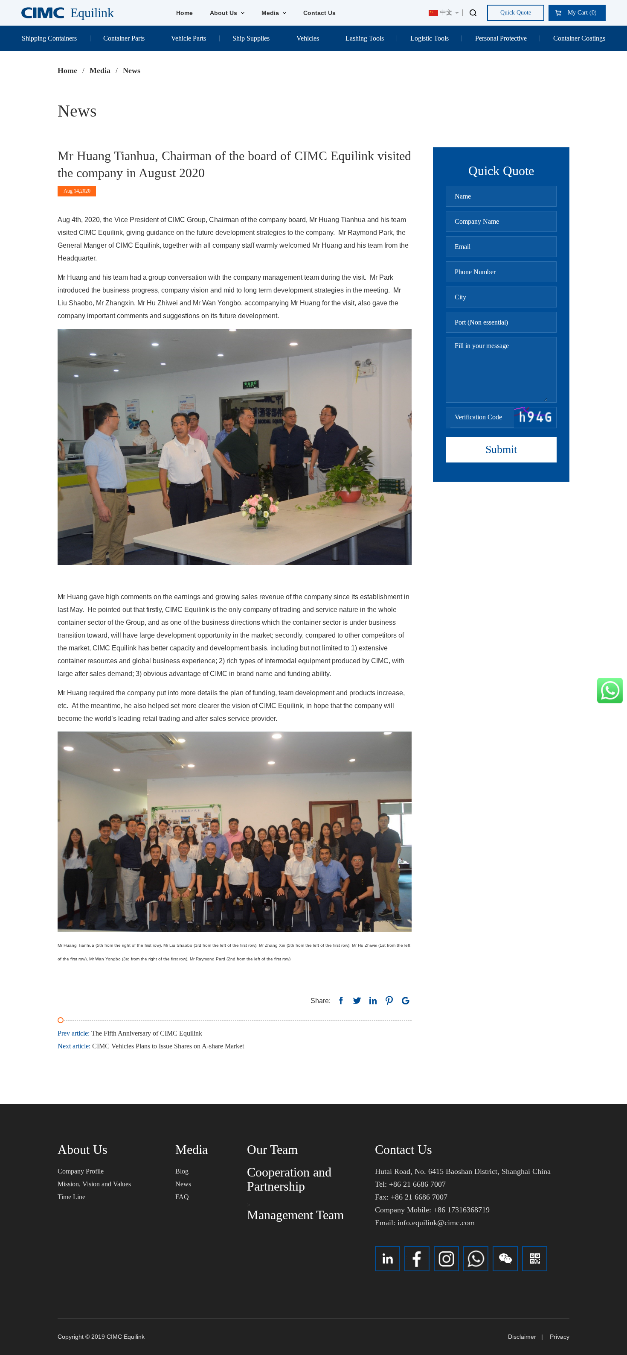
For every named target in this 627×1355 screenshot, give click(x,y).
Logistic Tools (429, 38)
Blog (182, 1171)
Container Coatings (579, 38)
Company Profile (81, 1171)
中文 (446, 12)
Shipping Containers (49, 38)
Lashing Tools (364, 38)
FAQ (182, 1196)
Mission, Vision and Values (94, 1184)
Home (184, 12)
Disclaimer (522, 1336)
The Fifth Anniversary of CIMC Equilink (130, 1033)
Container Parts (124, 38)
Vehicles (307, 38)
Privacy (559, 1336)
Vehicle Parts (188, 38)
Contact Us (319, 12)
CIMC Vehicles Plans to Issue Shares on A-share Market (151, 1046)
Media (271, 12)
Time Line (71, 1196)
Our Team (272, 1149)
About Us (224, 12)
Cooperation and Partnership (289, 1179)
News (183, 1184)
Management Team (295, 1215)
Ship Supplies (251, 38)
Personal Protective (501, 38)
